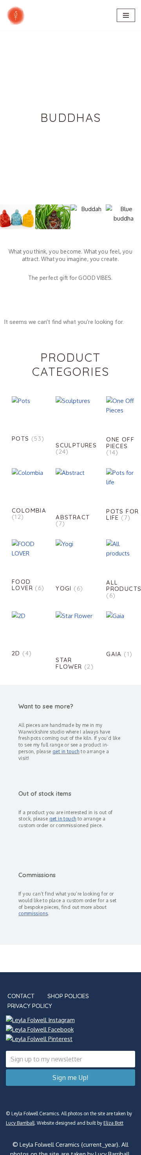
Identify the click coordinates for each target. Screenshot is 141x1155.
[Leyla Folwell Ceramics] (15, 16)
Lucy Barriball (20, 1123)
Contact (20, 996)
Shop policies (68, 996)
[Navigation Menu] (126, 15)
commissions (33, 913)
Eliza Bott (113, 1123)
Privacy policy (29, 1006)
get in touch (66, 751)
